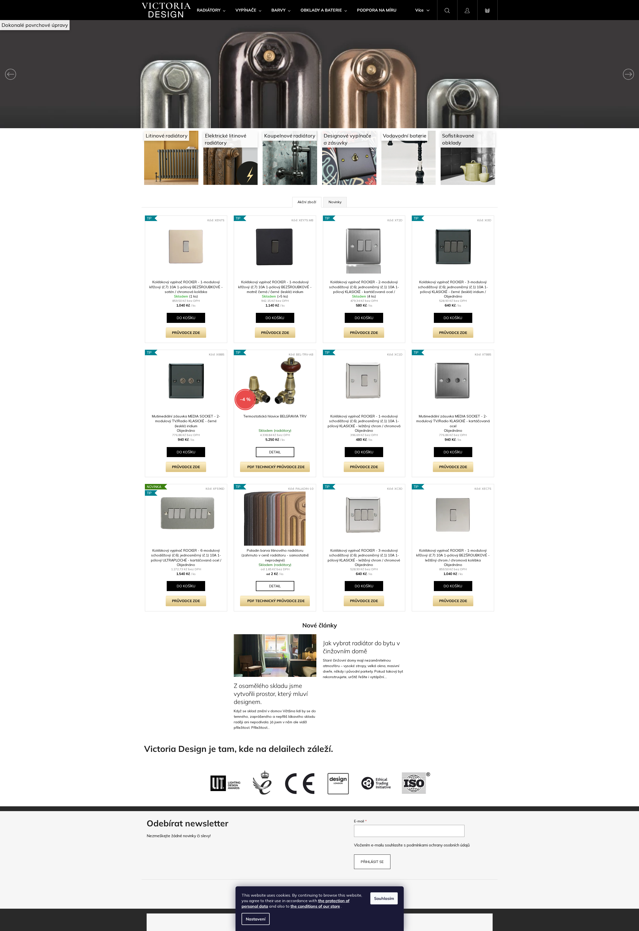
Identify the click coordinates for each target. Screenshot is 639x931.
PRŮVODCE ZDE (186, 332)
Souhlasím (384, 898)
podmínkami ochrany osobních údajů (438, 845)
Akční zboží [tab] (307, 202)
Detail (275, 452)
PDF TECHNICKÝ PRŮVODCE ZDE (276, 467)
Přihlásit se (372, 862)
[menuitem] (211, 10)
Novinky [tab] (335, 202)
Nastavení (255, 918)
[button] (48, 74)
